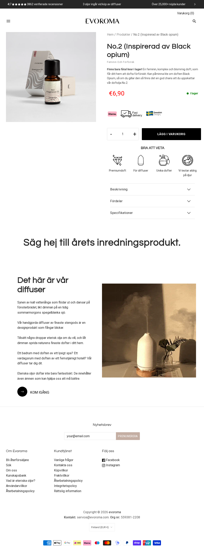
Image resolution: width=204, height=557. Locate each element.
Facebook (112, 460)
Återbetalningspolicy (20, 491)
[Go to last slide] (9, 4)
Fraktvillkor (61, 475)
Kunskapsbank (16, 475)
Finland (100, 527)
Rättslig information (67, 491)
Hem (110, 34)
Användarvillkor (16, 486)
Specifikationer (121, 213)
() (185, 13)
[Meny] (8, 21)
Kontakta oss (63, 465)
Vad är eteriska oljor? (20, 481)
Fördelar (116, 201)
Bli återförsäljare (17, 460)
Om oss (11, 470)
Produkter (123, 34)
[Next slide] (195, 4)
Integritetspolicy (65, 486)
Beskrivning (119, 189)
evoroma (115, 512)
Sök (8, 465)
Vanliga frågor (63, 460)
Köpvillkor (61, 470)
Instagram (112, 465)
